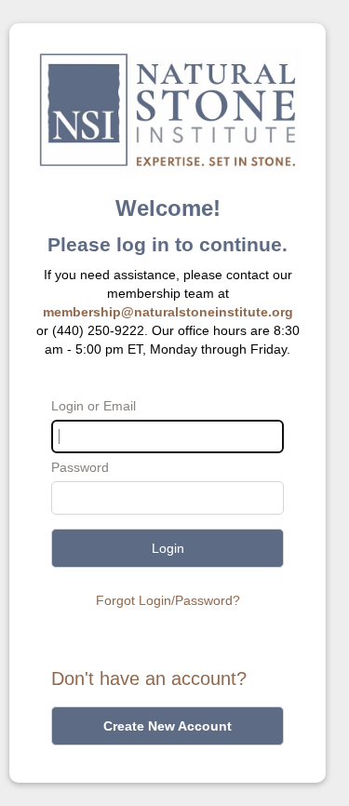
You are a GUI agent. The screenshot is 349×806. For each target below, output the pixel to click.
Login (168, 548)
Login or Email (93, 405)
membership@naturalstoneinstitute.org (168, 311)
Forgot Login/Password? (168, 600)
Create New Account (167, 726)
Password (80, 467)
